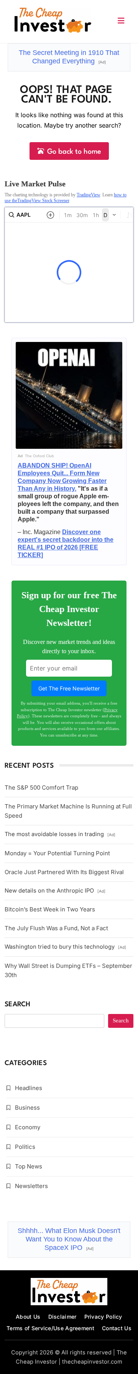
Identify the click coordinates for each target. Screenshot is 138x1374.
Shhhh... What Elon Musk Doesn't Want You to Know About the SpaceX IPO (69, 1239)
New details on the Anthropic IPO (55, 890)
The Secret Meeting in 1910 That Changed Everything (69, 57)
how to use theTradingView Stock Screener (66, 197)
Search (18, 1004)
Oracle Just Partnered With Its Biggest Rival (64, 872)
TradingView (88, 194)
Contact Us (116, 1328)
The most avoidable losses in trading (60, 834)
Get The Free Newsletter (69, 688)
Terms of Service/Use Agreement (50, 1328)
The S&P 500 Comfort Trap (41, 787)
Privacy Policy (103, 1316)
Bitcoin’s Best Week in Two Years (50, 909)
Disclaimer (62, 1316)
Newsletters (31, 1186)
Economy (27, 1127)
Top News (28, 1166)
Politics (25, 1146)
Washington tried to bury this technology (65, 946)
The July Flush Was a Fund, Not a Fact (56, 928)
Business (27, 1107)
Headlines (28, 1088)
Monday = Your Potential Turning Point (57, 853)
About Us (28, 1316)
